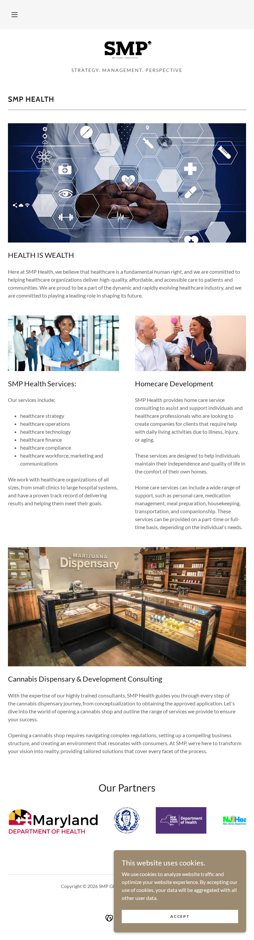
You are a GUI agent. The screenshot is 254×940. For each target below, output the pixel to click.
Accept (179, 916)
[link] (127, 50)
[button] (14, 14)
